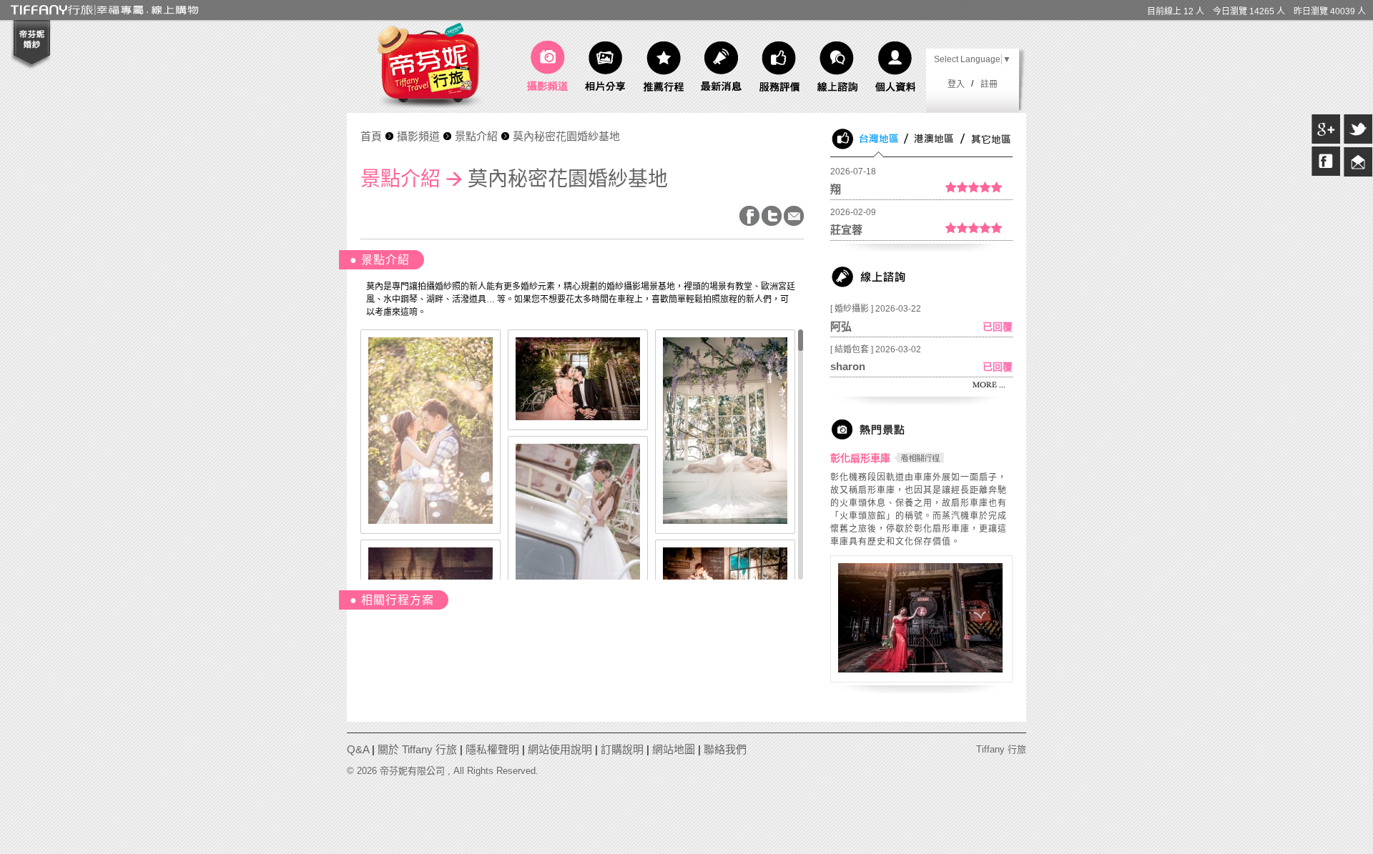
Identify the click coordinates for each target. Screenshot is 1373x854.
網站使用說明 (560, 749)
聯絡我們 (725, 749)
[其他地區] (989, 154)
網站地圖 (673, 749)
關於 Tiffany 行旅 (417, 749)
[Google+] (1326, 141)
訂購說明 (622, 749)
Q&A (358, 749)
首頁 (371, 136)
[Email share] (1358, 174)
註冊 (989, 84)
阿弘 (841, 326)
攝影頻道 (418, 136)
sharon (847, 366)
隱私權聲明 (492, 749)
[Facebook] (1326, 174)
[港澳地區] (934, 154)
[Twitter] (1358, 141)
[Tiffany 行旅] (433, 108)
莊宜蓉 (846, 230)
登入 (956, 84)
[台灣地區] (880, 154)
